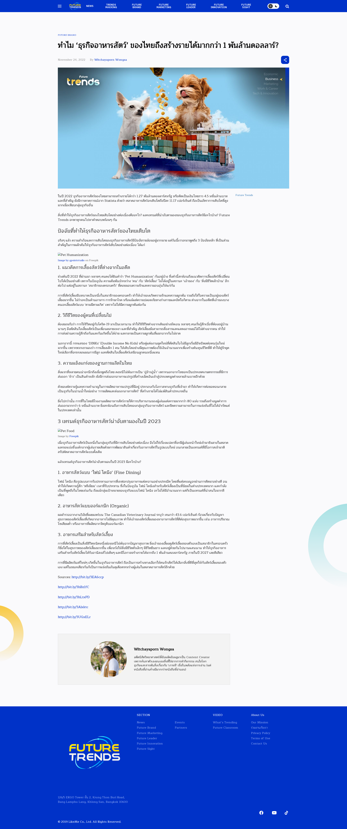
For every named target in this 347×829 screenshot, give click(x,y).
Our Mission (259, 722)
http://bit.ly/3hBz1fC (73, 587)
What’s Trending (225, 722)
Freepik (74, 436)
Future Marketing (164, 6)
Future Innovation (219, 6)
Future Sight (246, 6)
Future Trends (244, 195)
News (89, 6)
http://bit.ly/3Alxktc (73, 607)
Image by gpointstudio (71, 260)
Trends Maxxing (111, 6)
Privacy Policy (260, 733)
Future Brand (137, 6)
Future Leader (191, 6)
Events (180, 722)
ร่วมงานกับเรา (259, 727)
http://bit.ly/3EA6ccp (88, 577)
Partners (181, 727)
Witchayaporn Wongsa (110, 59)
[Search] (285, 6)
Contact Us (259, 743)
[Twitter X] (265, 60)
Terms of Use (260, 738)
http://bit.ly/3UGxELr (74, 617)
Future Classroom (225, 727)
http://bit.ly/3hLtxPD (74, 597)
